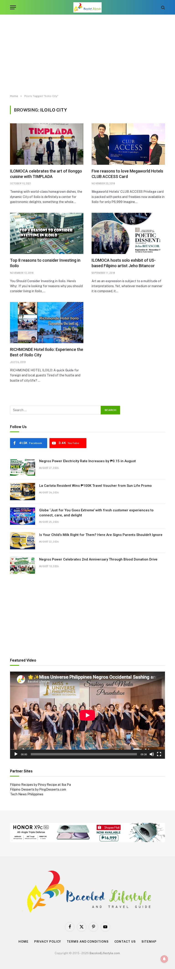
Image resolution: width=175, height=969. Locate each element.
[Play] (16, 754)
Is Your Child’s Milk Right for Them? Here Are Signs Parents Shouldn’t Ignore (100, 535)
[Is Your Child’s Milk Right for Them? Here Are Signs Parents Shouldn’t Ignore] (22, 540)
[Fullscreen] (159, 754)
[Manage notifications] (164, 959)
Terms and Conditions (87, 941)
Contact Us (125, 941)
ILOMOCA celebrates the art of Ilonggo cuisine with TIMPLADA (46, 174)
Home (23, 941)
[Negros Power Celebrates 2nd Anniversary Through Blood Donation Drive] (22, 565)
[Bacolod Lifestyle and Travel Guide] (87, 7)
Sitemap (149, 941)
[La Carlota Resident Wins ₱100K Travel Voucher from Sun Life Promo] (22, 491)
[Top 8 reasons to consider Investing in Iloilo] (46, 233)
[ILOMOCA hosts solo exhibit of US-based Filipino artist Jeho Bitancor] (128, 233)
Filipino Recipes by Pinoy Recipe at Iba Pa (40, 784)
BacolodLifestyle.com (105, 953)
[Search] (162, 7)
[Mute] (151, 754)
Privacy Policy (47, 941)
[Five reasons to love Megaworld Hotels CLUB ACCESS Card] (128, 144)
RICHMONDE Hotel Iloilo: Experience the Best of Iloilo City (46, 352)
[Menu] (13, 7)
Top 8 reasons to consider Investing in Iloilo (45, 263)
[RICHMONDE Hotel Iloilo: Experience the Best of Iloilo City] (46, 322)
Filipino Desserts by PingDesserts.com (38, 789)
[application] (87, 715)
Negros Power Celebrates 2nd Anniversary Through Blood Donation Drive (98, 559)
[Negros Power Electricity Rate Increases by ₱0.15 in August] (22, 467)
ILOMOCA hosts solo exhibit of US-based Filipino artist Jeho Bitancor (124, 263)
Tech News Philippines (26, 794)
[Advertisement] (87, 54)
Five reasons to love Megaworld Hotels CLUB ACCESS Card (127, 174)
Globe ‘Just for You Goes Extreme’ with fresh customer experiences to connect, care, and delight (96, 512)
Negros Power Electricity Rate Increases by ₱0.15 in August (87, 461)
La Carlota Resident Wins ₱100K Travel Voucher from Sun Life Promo (95, 486)
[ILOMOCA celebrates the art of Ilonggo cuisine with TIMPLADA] (46, 144)
